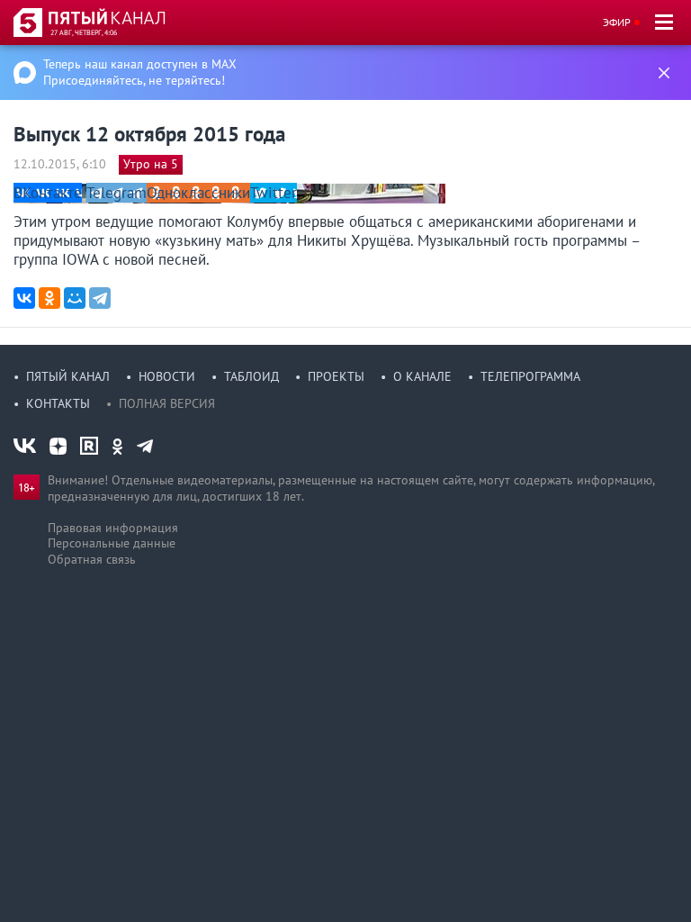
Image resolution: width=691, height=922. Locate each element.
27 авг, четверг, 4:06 (83, 32)
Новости (167, 376)
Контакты (58, 403)
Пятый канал (68, 376)
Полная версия (167, 403)
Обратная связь (92, 559)
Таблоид (251, 376)
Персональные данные (111, 543)
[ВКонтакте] (24, 298)
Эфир (617, 22)
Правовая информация (113, 528)
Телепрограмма (530, 376)
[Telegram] (100, 298)
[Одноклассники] (49, 298)
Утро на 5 (150, 164)
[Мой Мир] (74, 298)
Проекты (336, 376)
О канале (422, 376)
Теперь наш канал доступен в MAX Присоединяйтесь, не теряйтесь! (140, 72)
